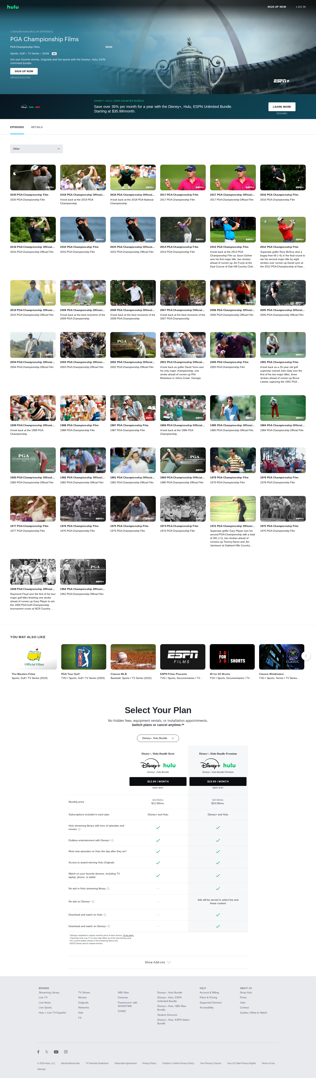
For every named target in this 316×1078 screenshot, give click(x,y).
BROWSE (44, 988)
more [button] (109, 47)
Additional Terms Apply (20, 77)
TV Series (33, 53)
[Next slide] (305, 655)
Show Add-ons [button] (155, 962)
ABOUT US (246, 988)
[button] (17, 126)
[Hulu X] (49, 1052)
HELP (203, 988)
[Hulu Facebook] (41, 1052)
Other (16, 148)
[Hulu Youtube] (59, 1052)
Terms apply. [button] (128, 935)
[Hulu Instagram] (65, 1052)
